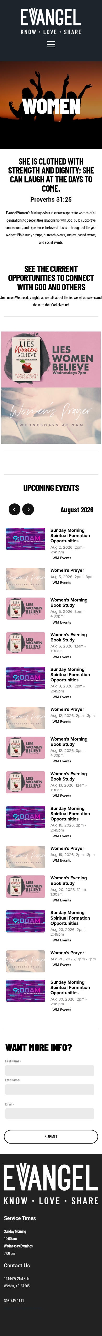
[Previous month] (14, 509)
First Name (12, 1061)
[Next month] (28, 509)
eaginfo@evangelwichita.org (23, 1308)
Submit (51, 1136)
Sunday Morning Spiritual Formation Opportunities (70, 536)
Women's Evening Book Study (68, 637)
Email (8, 1104)
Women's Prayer (67, 570)
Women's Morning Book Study (68, 602)
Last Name (12, 1080)
